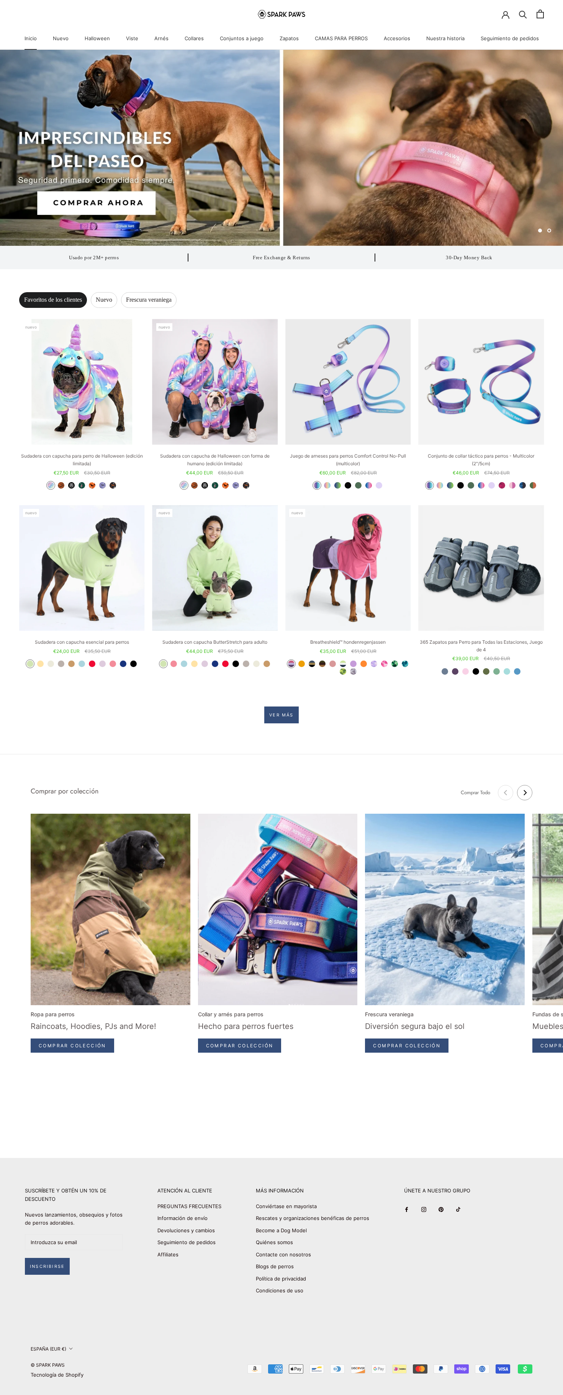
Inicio (31, 38)
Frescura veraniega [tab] (149, 299)
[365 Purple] (455, 671)
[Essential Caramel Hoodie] (71, 664)
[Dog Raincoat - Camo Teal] (405, 664)
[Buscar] (523, 14)
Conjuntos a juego (241, 38)
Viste (132, 38)
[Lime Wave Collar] (450, 485)
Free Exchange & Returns (281, 257)
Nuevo (61, 38)
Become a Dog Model (281, 1230)
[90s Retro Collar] (429, 485)
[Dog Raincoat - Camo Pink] (384, 664)
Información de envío (182, 1218)
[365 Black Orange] (476, 671)
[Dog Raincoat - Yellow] (301, 664)
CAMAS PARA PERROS (341, 38)
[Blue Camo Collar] (522, 485)
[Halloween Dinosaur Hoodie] (82, 485)
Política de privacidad (281, 1279)
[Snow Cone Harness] (368, 485)
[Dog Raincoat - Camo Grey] (353, 671)
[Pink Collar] (512, 485)
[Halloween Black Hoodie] (113, 485)
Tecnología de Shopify (57, 1375)
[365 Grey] (445, 671)
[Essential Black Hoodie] (133, 664)
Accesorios (397, 38)
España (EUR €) (48, 1349)
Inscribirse (47, 1266)
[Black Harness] (348, 485)
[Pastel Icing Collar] (440, 485)
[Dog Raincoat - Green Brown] (322, 664)
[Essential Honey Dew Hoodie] (30, 664)
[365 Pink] (465, 671)
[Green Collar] (471, 485)
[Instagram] (423, 1209)
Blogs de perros (275, 1266)
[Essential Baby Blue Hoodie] (82, 664)
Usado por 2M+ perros (94, 257)
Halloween (97, 38)
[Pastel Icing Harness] (327, 485)
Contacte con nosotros (283, 1254)
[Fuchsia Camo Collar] (502, 485)
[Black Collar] (460, 485)
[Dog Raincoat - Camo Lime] (343, 671)
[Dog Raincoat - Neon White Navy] (343, 664)
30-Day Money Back (469, 257)
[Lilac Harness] (379, 485)
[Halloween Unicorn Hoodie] (50, 485)
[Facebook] (406, 1209)
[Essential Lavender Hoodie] (102, 664)
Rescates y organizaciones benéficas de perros (312, 1218)
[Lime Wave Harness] (337, 485)
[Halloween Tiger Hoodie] (61, 485)
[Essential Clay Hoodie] (61, 664)
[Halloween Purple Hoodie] (102, 485)
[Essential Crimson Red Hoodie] (92, 664)
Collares (194, 38)
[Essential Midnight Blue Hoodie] (123, 664)
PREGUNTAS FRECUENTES (189, 1206)
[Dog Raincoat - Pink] (332, 664)
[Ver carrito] (540, 14)
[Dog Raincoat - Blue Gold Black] (312, 664)
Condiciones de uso (279, 1290)
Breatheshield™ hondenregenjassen (348, 642)
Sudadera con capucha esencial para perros (82, 642)
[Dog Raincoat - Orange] (363, 664)
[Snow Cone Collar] (481, 485)
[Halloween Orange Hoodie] (92, 485)
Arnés (161, 38)
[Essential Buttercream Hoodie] (40, 664)
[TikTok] (458, 1209)
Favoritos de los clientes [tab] (53, 299)
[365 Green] (496, 671)
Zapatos (289, 38)
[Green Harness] (358, 485)
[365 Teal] (507, 671)
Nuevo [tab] (104, 299)
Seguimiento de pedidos (510, 38)
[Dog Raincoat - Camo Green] (394, 664)
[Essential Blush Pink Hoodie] (113, 664)
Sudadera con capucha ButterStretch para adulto (214, 642)
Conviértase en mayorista (286, 1206)
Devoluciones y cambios (186, 1230)
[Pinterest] (441, 1209)
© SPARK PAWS (48, 1365)
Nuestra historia (445, 38)
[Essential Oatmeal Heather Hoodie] (50, 664)
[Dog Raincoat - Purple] (353, 664)
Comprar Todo (475, 792)
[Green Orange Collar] (533, 485)
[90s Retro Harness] (317, 485)
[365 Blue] (517, 671)
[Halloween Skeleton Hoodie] (71, 485)
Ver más (281, 715)
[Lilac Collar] (491, 485)
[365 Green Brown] (486, 671)
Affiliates (167, 1254)
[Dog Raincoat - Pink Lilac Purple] (291, 664)
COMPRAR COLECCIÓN (72, 1045)
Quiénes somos (274, 1242)
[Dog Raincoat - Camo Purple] (374, 664)
